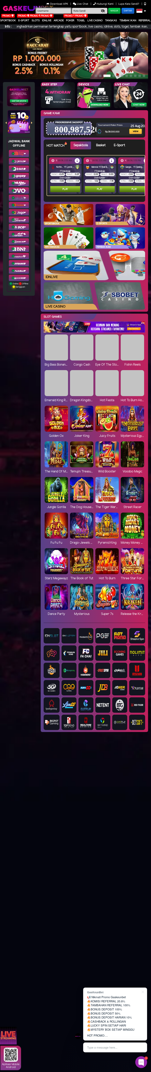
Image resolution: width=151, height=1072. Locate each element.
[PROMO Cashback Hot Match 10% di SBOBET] (77, 160)
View (132, 126)
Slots (36, 20)
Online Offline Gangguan (20, 285)
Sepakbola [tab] (81, 145)
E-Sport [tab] (119, 145)
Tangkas (111, 20)
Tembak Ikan (127, 20)
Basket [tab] (101, 145)
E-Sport (23, 20)
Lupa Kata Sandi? (129, 3)
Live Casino (95, 20)
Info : (8, 27)
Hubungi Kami (105, 3)
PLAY (65, 189)
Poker (70, 20)
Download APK (59, 3)
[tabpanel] (97, 175)
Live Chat (82, 3)
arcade (59, 20)
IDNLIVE (46, 20)
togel (81, 20)
